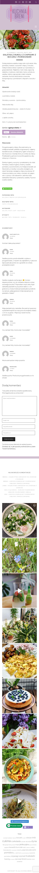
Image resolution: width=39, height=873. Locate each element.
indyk (17, 845)
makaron (28, 847)
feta (10, 217)
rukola (23, 217)
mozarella (13, 850)
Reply (11, 238)
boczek (5, 217)
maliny (33, 847)
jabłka (21, 844)
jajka (27, 844)
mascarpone (7, 850)
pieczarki (32, 850)
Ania (5, 494)
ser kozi (18, 853)
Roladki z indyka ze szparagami (14, 197)
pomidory (16, 217)
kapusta (31, 844)
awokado (5, 838)
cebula (28, 838)
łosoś (24, 859)
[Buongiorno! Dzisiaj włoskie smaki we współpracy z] (19, 801)
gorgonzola (8, 844)
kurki (24, 847)
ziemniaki (18, 859)
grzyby (13, 844)
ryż (15, 853)
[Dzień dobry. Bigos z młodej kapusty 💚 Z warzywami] (19, 766)
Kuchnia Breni (19, 465)
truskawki (30, 856)
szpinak (22, 856)
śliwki (33, 859)
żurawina (19, 861)
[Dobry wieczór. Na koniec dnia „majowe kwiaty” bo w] (19, 555)
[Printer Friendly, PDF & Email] (7, 188)
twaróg (7, 859)
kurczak (19, 847)
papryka (25, 850)
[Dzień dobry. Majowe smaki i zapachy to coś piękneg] (19, 731)
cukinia (6, 841)
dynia (34, 841)
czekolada (15, 841)
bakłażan (10, 838)
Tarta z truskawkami (10, 204)
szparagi (14, 856)
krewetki (12, 847)
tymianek (12, 859)
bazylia (14, 837)
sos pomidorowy (25, 853)
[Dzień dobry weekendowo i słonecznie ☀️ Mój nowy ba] (19, 625)
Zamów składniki (17, 132)
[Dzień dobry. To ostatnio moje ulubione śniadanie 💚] (19, 520)
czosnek (23, 841)
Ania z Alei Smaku (10, 490)
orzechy (19, 850)
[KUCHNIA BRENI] (19, 22)
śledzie (29, 859)
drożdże (28, 841)
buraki (23, 838)
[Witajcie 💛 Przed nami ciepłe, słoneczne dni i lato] (19, 590)
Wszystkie (21, 210)
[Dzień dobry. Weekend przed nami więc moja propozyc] (19, 696)
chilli (33, 837)
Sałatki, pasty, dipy (24, 52)
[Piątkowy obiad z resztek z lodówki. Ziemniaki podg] (19, 660)
